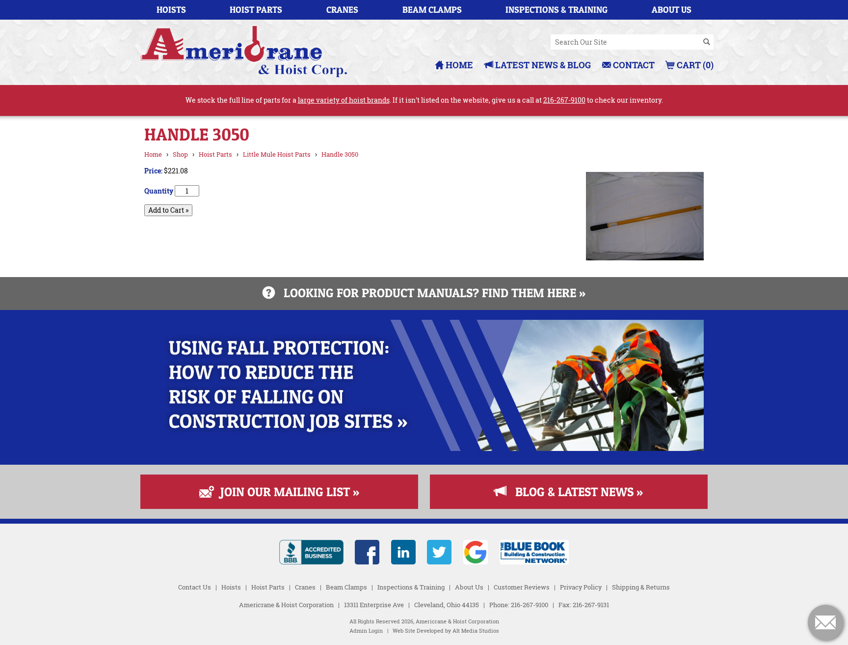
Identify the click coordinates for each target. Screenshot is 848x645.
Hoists (171, 9)
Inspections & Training (556, 9)
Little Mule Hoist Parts (277, 154)
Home (458, 65)
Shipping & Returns (641, 587)
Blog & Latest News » (574, 491)
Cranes (342, 9)
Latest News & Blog (542, 65)
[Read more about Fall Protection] (424, 448)
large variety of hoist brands (344, 100)
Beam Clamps (432, 9)
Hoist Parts (256, 9)
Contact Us (194, 587)
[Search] (706, 42)
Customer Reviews (522, 587)
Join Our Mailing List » (285, 491)
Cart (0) (694, 65)
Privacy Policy (581, 587)
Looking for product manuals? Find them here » (430, 292)
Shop (180, 154)
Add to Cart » (168, 210)
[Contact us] (825, 622)
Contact (633, 65)
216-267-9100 (564, 100)
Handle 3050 (339, 154)
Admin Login (366, 630)
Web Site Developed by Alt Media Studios (446, 630)
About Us (671, 9)
